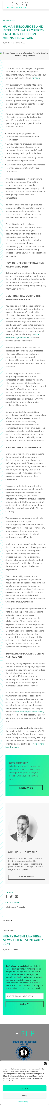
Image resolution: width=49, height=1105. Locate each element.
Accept (24, 1088)
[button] (45, 1063)
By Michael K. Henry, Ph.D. (14, 43)
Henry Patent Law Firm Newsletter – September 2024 (23, 940)
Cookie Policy (23, 1101)
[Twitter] (11, 896)
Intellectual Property (15, 907)
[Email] (16, 896)
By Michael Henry (10, 950)
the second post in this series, (30, 711)
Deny (24, 1095)
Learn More (26, 876)
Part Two (35, 78)
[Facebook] (6, 896)
